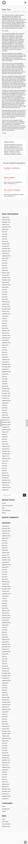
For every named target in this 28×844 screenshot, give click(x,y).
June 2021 (4, 350)
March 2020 (5, 386)
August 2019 (5, 403)
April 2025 (4, 239)
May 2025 (4, 236)
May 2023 (4, 294)
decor (3, 508)
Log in (3, 819)
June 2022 (4, 321)
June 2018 (4, 436)
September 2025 (6, 227)
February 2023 (6, 301)
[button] (24, 495)
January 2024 (5, 275)
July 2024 (4, 260)
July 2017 (4, 463)
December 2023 (6, 277)
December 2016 (6, 480)
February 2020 (6, 388)
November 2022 (6, 309)
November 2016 (6, 482)
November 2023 (6, 280)
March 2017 (5, 473)
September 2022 (6, 313)
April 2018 (4, 441)
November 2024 (6, 251)
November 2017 (6, 453)
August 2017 (5, 461)
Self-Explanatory (6, 510)
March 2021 (5, 357)
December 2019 (6, 393)
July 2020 (4, 376)
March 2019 (5, 415)
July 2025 (4, 231)
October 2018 (5, 427)
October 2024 (5, 253)
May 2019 (4, 410)
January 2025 (5, 246)
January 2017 (5, 477)
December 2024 (6, 248)
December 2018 (6, 422)
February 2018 (6, 446)
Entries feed (5, 821)
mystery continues (12, 168)
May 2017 (4, 468)
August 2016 (5, 489)
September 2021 (6, 342)
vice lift (4, 503)
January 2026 (5, 217)
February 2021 (6, 359)
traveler (19, 11)
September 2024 (6, 256)
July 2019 (4, 405)
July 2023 (4, 289)
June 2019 (4, 407)
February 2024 (6, 272)
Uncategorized (6, 809)
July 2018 (4, 434)
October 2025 (5, 224)
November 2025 (6, 222)
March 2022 (5, 328)
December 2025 (6, 219)
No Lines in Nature (12, 190)
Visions (4, 811)
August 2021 (5, 345)
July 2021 (4, 347)
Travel (23, 11)
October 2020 (5, 369)
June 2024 (4, 263)
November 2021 (6, 338)
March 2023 (5, 299)
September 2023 (6, 284)
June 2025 (4, 234)
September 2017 (6, 458)
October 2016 (5, 485)
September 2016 (6, 487)
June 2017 (4, 465)
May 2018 (4, 439)
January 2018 (5, 448)
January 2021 (5, 362)
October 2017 (5, 456)
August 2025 (5, 229)
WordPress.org (6, 826)
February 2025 (6, 243)
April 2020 (4, 383)
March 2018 (5, 444)
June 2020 (4, 379)
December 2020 (6, 364)
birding (3, 512)
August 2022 (5, 316)
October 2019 (5, 398)
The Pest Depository (7, 505)
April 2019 (4, 412)
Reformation (9, 177)
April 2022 (4, 325)
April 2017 (4, 470)
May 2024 (4, 265)
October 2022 (5, 311)
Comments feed (6, 824)
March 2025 (5, 241)
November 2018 (6, 424)
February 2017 (6, 475)
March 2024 (5, 270)
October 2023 (5, 282)
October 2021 (5, 340)
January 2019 (5, 420)
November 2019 (6, 395)
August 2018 (5, 432)
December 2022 (6, 306)
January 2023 (5, 304)
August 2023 (5, 287)
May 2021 (4, 352)
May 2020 (4, 381)
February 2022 (6, 330)
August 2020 (5, 374)
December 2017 (6, 451)
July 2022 (4, 318)
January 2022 (5, 333)
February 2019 (6, 417)
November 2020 (6, 366)
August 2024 (5, 258)
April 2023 (4, 297)
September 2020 (6, 371)
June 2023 (4, 292)
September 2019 (6, 400)
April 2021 (4, 354)
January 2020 (5, 391)
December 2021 (6, 335)
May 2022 (4, 323)
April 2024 (4, 268)
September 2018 (6, 429)
